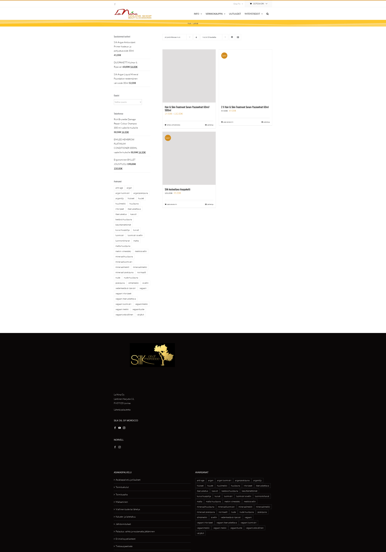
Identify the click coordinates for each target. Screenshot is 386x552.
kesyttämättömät (123, 224)
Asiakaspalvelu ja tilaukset (128, 479)
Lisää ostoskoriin (228, 122)
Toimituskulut (122, 487)
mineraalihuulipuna (124, 256)
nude (117, 277)
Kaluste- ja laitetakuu (126, 516)
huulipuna (134, 203)
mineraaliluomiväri (123, 261)
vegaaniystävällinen (124, 314)
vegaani (142, 288)
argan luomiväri (122, 193)
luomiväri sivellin (135, 235)
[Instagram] (124, 428)
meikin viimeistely (123, 251)
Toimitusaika (122, 494)
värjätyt (140, 314)
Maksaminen (122, 501)
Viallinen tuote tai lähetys (128, 509)
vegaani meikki (122, 309)
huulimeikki (120, 203)
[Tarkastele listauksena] (238, 37)
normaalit (141, 272)
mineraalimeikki (140, 267)
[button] (267, 13)
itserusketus (121, 214)
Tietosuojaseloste (124, 546)
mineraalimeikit (122, 267)
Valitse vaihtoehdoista (173, 125)
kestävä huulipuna (123, 219)
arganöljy (119, 198)
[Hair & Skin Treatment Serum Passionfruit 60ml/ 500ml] (189, 76)
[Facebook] (115, 428)
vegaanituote (138, 309)
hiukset (131, 198)
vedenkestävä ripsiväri (125, 288)
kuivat (136, 230)
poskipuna (120, 283)
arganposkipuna (140, 193)
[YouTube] (119, 428)
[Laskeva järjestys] (196, 37)
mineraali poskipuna (124, 272)
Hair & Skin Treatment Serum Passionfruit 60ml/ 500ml (187, 108)
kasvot (133, 214)
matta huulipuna (122, 246)
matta (136, 240)
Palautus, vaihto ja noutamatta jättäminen (135, 531)
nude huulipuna (131, 277)
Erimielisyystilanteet (125, 538)
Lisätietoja (210, 125)
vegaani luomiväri (123, 304)
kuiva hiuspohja (122, 230)
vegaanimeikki (141, 304)
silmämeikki (133, 283)
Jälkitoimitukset (123, 524)
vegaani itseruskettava (125, 298)
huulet (141, 198)
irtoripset (119, 209)
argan (129, 187)
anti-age (119, 187)
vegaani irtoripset (123, 293)
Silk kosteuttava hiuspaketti (177, 189)
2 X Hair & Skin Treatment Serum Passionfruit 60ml (245, 107)
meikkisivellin (141, 251)
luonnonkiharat (122, 240)
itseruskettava (134, 209)
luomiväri (119, 235)
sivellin (145, 283)
